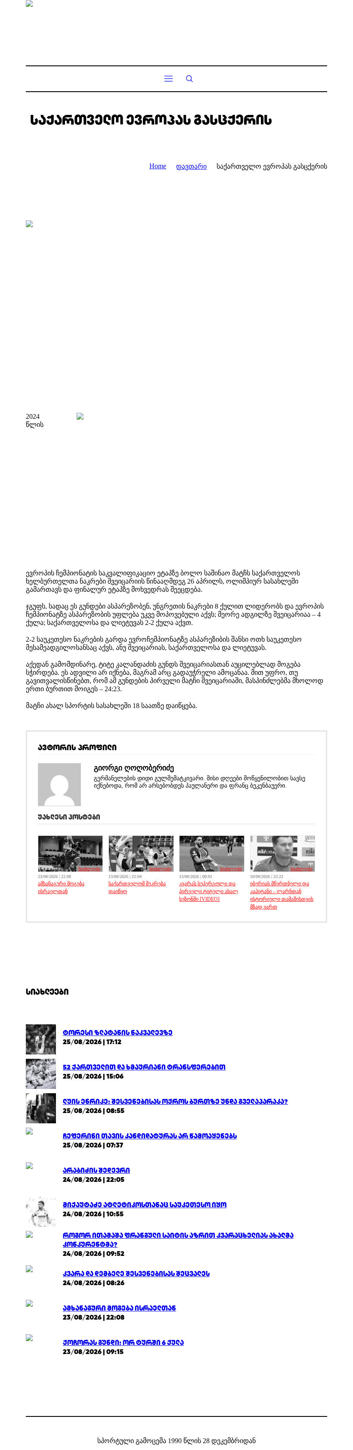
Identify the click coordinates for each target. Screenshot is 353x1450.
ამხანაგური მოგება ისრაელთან (61, 887)
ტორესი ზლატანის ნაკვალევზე (118, 1032)
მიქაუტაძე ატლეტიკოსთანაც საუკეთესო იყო (144, 1204)
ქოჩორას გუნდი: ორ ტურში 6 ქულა (123, 1342)
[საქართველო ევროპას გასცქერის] (176, 310)
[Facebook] (169, 1427)
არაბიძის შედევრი (96, 1170)
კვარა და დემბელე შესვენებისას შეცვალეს (136, 1273)
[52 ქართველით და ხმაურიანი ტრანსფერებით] (41, 1073)
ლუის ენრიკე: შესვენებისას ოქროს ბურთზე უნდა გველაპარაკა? (175, 1101)
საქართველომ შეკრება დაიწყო (137, 887)
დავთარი (191, 166)
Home (157, 166)
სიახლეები (89, 868)
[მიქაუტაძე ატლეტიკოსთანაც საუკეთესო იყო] (41, 1211)
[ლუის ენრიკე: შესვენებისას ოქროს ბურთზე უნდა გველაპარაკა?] (41, 1107)
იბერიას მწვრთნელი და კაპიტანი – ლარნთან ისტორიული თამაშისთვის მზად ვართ (281, 895)
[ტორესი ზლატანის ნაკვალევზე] (41, 1038)
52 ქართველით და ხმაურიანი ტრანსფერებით (144, 1067)
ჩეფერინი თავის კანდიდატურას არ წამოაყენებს (150, 1136)
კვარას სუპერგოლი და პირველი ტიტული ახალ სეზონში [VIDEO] (208, 891)
